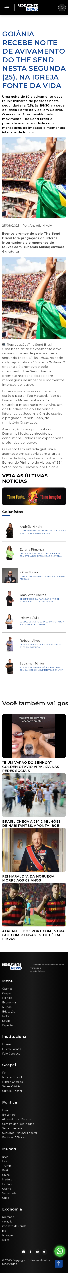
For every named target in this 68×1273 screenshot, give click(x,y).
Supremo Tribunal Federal (19, 1133)
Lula (5, 1110)
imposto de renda (14, 1226)
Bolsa (6, 1239)
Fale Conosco (11, 1053)
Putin (6, 1170)
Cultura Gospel (12, 1091)
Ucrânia (7, 1184)
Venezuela (9, 1193)
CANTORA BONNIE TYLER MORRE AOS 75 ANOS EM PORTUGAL (40, 646)
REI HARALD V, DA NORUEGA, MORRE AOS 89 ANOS (28, 878)
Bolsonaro (9, 1114)
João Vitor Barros (33, 595)
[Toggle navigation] (7, 7)
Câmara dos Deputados (18, 1124)
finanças (7, 1235)
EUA (5, 1156)
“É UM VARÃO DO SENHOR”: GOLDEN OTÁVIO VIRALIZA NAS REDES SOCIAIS (43, 532)
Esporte (7, 1025)
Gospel (6, 993)
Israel (5, 1161)
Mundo (7, 1007)
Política (7, 997)
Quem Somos (11, 1049)
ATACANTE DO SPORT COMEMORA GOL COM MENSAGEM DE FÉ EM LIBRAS (33, 935)
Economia (9, 1002)
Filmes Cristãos (12, 1082)
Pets (5, 1016)
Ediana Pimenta (32, 549)
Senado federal (12, 1128)
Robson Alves (30, 640)
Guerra (6, 1188)
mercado (8, 1217)
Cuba (5, 1197)
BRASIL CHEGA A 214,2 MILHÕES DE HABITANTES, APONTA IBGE (31, 824)
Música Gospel (12, 1077)
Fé (4, 1072)
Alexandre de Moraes (16, 1119)
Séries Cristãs (11, 1086)
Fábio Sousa (29, 572)
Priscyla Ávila (30, 618)
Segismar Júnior (32, 663)
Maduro (7, 1179)
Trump (6, 1165)
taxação (7, 1221)
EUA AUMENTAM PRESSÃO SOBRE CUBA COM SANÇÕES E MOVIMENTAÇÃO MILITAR (41, 668)
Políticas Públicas (14, 1137)
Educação (8, 1011)
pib (4, 1230)
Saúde (6, 1020)
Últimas (7, 988)
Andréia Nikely (41, 225)
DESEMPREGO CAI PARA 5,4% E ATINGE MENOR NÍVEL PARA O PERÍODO (39, 600)
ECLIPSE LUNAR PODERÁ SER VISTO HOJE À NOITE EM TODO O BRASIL (42, 623)
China (6, 1175)
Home (6, 1044)
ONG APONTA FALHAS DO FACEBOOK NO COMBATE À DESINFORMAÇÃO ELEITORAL (41, 554)
